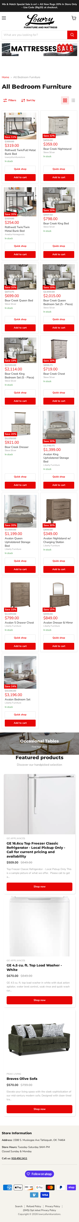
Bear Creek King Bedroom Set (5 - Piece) (19, 375)
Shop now (40, 886)
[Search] (72, 35)
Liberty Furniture (51, 465)
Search (18, 1206)
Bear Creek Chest (54, 374)
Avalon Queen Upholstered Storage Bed (17, 541)
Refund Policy (33, 1206)
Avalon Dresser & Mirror (58, 622)
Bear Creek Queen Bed (19, 300)
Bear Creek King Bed (56, 223)
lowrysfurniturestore (15, 157)
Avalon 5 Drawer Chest (19, 622)
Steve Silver (49, 152)
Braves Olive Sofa (22, 1079)
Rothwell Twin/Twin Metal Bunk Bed (17, 229)
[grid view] (65, 100)
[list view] (73, 100)
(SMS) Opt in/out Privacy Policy (39, 1210)
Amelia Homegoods (14, 234)
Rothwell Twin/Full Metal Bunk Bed (20, 152)
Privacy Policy (52, 1206)
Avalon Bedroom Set (17, 699)
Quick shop (20, 169)
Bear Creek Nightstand (57, 149)
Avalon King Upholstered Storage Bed (56, 457)
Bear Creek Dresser (16, 447)
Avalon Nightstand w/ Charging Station (57, 540)
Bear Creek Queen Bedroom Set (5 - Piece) (58, 302)
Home (5, 77)
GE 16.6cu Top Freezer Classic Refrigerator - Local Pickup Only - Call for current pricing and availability (36, 849)
